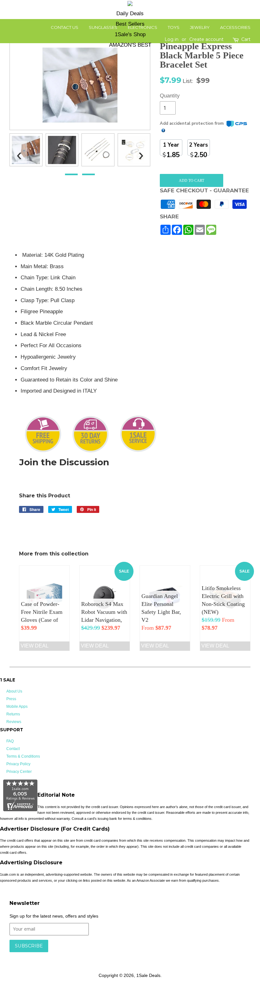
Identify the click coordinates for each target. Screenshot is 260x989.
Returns (13, 714)
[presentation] (19, 152)
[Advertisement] (215, 282)
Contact (13, 749)
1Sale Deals (148, 975)
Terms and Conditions (110, 955)
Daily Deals (130, 13)
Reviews (13, 722)
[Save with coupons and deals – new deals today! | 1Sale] (130, 4)
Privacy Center (19, 771)
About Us (14, 691)
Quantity (168, 96)
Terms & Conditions (23, 756)
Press (11, 699)
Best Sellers (130, 24)
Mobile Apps (17, 706)
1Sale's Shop (130, 34)
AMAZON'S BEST (130, 45)
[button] (71, 174)
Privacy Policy (18, 764)
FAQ (10, 741)
